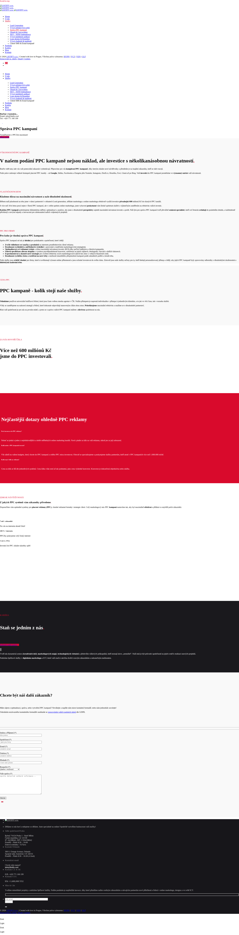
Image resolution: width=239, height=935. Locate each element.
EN (6, 63)
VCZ (73, 57)
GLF (84, 57)
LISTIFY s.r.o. (12, 57)
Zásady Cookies (24, 59)
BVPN (66, 57)
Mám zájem (4, 137)
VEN (78, 57)
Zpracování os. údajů (8, 59)
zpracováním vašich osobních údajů (62, 712)
